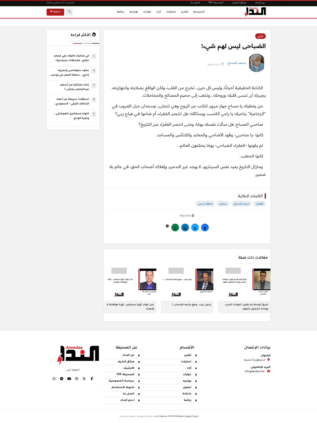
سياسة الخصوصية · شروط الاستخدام (136, 416)
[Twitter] (195, 227)
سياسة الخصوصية (121, 381)
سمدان (223, 203)
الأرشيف (128, 368)
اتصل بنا (195, 3)
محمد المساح (237, 63)
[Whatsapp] (175, 227)
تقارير (184, 12)
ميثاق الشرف (239, 3)
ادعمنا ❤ (55, 12)
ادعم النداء (127, 400)
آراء (158, 12)
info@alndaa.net (255, 371)
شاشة (187, 394)
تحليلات (171, 12)
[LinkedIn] (185, 227)
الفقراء (259, 203)
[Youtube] (69, 378)
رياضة (120, 12)
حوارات (147, 12)
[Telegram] (167, 225)
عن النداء (260, 3)
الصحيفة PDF (216, 3)
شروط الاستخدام (123, 387)
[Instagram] (76, 378)
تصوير (187, 387)
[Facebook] (205, 227)
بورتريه (134, 12)
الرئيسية (199, 12)
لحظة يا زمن (205, 203)
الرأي (260, 36)
